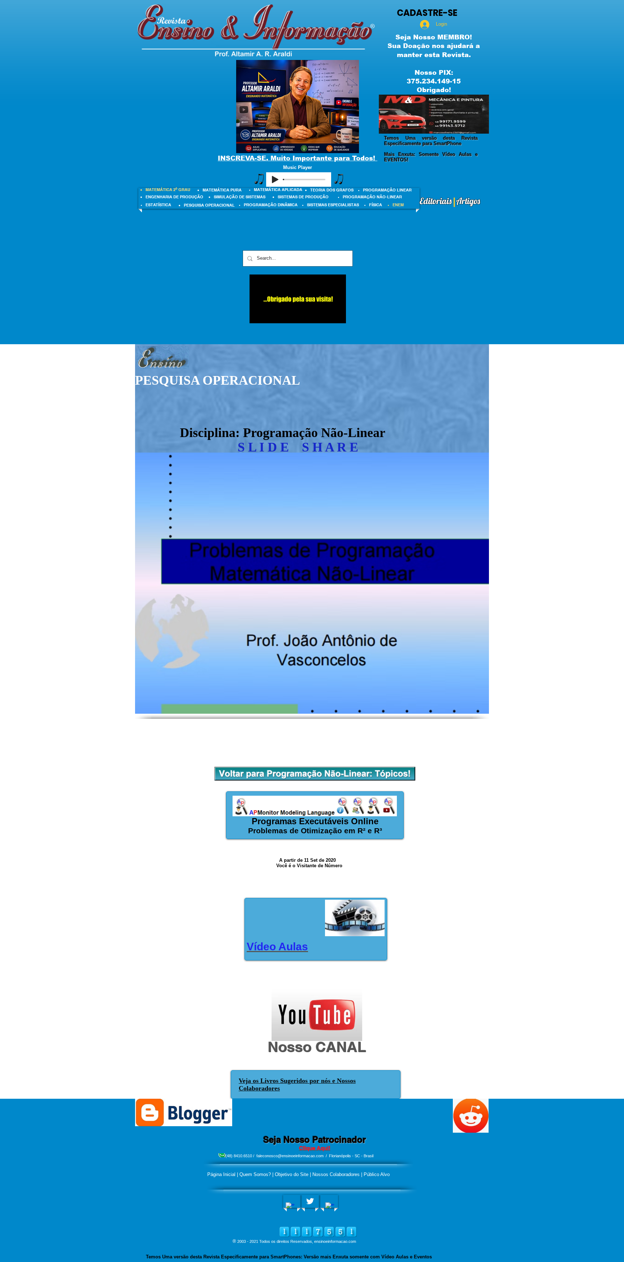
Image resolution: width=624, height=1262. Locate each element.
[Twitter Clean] (310, 1201)
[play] (473, 127)
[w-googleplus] (329, 1206)
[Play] (275, 179)
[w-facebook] (290, 1206)
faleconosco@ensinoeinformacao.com (290, 1156)
